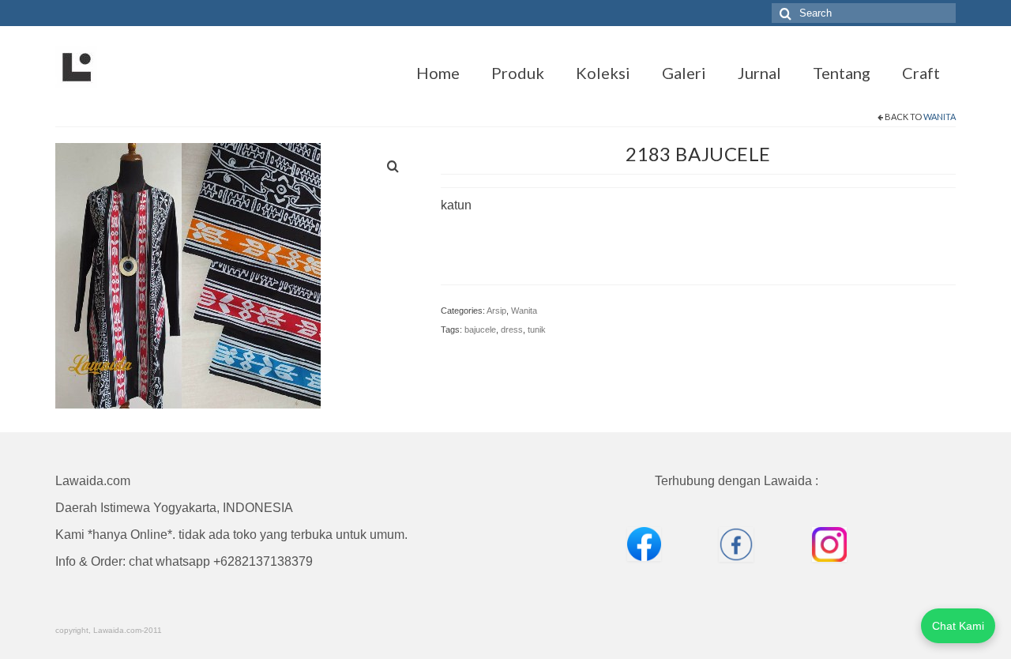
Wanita (939, 116)
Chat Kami (958, 625)
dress (512, 329)
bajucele (480, 329)
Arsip (496, 310)
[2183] (188, 274)
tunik (537, 329)
